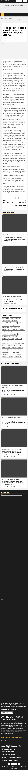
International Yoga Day (18, 343)
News (16, 25)
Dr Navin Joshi (12, 40)
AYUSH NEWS (16, 234)
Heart (12, 338)
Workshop (7, 235)
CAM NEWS (22, 234)
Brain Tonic (5, 327)
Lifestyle (10, 25)
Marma (18, 345)
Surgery (19, 354)
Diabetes (4, 25)
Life (4, 345)
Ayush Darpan (6, 325)
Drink (17, 198)
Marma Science (6, 347)
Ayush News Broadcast (16, 296)
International (6, 343)
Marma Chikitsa (5, 419)
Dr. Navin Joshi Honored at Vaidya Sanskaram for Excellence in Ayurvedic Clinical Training (14, 239)
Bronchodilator (15, 327)
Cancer (14, 329)
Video (4, 356)
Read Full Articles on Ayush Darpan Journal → (12, 737)
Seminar (5, 354)
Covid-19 (5, 334)
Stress (12, 354)
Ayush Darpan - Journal (8, 719)
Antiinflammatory (15, 318)
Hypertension (14, 340)
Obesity (20, 349)
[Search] (26, 14)
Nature (13, 25)
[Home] (2, 15)
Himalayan (5, 340)
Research (16, 352)
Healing (14, 336)
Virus (11, 356)
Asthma (14, 320)
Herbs (18, 338)
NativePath (5, 88)
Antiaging (5, 318)
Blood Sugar (7, 198)
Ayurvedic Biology (10, 234)
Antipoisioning (6, 320)
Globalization (6, 336)
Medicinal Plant (17, 347)
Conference (5, 331)
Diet (7, 25)
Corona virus (14, 331)
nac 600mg (15, 171)
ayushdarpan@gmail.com (11, 757)
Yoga (4, 359)
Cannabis (22, 329)
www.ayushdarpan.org (9, 760)
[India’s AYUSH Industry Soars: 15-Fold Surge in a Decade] (14, 285)
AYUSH (21, 322)
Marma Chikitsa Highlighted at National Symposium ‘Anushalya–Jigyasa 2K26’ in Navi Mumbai (13, 422)
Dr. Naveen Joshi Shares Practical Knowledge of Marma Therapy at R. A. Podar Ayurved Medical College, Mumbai (13, 452)
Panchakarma (17, 266)
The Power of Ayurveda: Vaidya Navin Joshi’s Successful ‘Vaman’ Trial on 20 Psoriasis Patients (13, 269)
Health (20, 198)
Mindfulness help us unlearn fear (8, 202)
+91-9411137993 (8, 754)
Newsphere (24, 766)
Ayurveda (4, 234)
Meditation (5, 349)
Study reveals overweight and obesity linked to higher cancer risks (20, 204)
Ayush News (16, 325)
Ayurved (5, 322)
